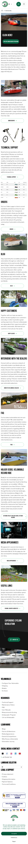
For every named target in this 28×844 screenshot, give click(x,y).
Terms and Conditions (9, 784)
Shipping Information (8, 779)
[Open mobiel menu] (24, 4)
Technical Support (7, 702)
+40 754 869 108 (7, 757)
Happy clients (11, 333)
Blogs (4, 729)
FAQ (3, 707)
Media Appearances (11, 561)
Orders (11, 229)
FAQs (11, 445)
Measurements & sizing (9, 712)
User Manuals (6, 710)
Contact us (15, 639)
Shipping (5, 686)
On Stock (5, 691)
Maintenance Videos (8, 705)
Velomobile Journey (8, 741)
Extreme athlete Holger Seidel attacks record (13, 516)
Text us (18, 4)
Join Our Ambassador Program (10, 41)
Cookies (4, 776)
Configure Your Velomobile (10, 683)
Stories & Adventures (8, 731)
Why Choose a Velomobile (10, 739)
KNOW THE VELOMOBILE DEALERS (11, 388)
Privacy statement (7, 774)
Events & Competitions (9, 736)
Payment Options (7, 782)
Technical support (11, 177)
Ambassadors (11, 120)
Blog (11, 286)
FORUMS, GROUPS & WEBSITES (11, 608)
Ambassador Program (9, 715)
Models (4, 688)
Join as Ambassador (8, 717)
